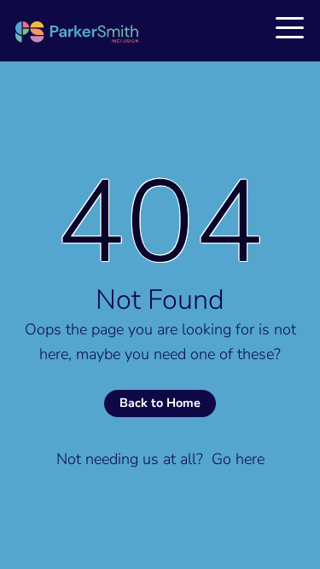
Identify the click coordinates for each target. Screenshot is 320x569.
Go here (238, 459)
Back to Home (160, 402)
